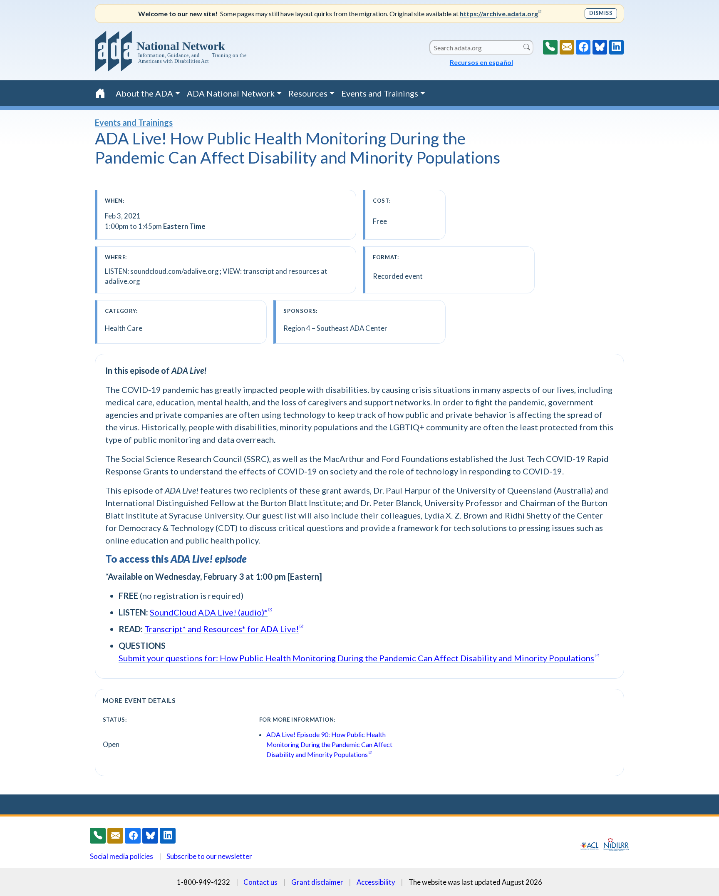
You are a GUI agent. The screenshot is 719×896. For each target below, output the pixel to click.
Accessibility (376, 882)
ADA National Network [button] (231, 93)
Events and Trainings (134, 122)
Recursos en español (481, 62)
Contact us (260, 882)
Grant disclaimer (317, 882)
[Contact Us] (567, 47)
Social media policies (121, 856)
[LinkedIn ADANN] (616, 47)
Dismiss (600, 13)
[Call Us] (550, 47)
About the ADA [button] (144, 93)
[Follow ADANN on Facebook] (583, 47)
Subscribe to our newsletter (209, 856)
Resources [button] (307, 93)
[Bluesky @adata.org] (600, 47)
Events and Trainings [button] (379, 93)
